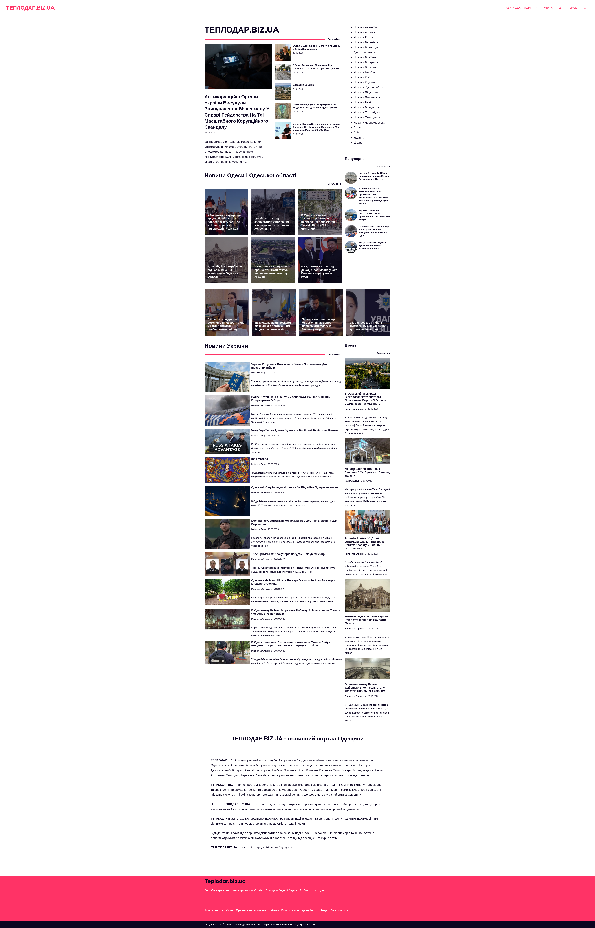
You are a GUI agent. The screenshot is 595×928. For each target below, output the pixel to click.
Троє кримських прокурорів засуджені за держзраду (288, 554)
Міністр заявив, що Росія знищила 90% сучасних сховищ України (367, 472)
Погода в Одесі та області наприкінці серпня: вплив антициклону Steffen (374, 176)
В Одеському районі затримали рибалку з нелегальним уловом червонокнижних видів (295, 611)
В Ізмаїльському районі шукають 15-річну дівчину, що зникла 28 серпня (367, 326)
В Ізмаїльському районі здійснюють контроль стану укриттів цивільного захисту (365, 687)
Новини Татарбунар (367, 112)
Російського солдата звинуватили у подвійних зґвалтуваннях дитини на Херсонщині (272, 223)
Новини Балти (363, 37)
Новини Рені (362, 102)
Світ (561, 7)
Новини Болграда (366, 62)
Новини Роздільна (366, 107)
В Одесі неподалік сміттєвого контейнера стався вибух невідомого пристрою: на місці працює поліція (290, 643)
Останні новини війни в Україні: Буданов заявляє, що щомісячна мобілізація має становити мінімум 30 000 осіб (316, 126)
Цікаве (573, 7)
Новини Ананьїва (366, 27)
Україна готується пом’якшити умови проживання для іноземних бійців (374, 215)
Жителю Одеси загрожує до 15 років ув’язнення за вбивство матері (366, 620)
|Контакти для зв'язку (219, 910)
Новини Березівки (366, 42)
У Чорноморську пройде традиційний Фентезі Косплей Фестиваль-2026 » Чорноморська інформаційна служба (225, 221)
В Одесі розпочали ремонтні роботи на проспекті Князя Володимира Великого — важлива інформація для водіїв (373, 196)
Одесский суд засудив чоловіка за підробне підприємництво (294, 487)
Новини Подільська (367, 97)
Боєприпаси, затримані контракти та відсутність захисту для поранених (294, 522)
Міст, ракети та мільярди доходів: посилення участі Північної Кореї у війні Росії (319, 271)
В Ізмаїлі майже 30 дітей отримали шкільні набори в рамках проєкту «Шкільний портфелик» (364, 543)
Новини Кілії (362, 77)
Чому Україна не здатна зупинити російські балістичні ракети (372, 245)
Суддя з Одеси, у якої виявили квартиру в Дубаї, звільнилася (316, 47)
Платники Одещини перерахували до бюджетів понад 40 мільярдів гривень (315, 106)
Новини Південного (367, 92)
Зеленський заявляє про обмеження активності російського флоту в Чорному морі (319, 324)
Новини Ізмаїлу (364, 72)
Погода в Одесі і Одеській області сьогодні (294, 890)
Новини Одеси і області (519, 7)
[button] (584, 7)
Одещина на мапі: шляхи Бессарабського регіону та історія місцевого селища (293, 582)
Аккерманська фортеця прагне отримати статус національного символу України (271, 271)
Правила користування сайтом (258, 910)
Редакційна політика (334, 910)
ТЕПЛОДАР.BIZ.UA (30, 7)
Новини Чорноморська (369, 122)
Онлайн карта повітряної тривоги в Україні (234, 890)
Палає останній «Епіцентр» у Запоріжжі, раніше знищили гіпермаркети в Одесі (374, 231)
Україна (548, 7)
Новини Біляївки (365, 57)
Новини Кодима (364, 82)
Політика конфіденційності (299, 910)
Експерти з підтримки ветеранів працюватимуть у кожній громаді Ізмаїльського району (226, 324)
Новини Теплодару (367, 117)
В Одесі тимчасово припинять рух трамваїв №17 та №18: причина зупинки (316, 67)
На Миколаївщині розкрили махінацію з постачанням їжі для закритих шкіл (273, 326)
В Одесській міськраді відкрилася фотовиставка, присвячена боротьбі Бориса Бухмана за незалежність (365, 398)
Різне (357, 127)
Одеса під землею (303, 84)
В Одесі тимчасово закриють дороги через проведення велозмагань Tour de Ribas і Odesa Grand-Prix (319, 221)
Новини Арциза (364, 32)
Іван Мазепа (259, 459)
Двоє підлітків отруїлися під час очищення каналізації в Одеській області (225, 271)
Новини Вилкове (365, 67)
